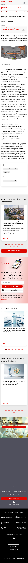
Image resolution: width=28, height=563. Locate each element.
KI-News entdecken (14, 427)
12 (22, 244)
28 (14, 412)
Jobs (2, 467)
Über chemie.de (14, 549)
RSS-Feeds (3, 477)
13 (5, 410)
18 (16, 246)
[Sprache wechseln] (21, 8)
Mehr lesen (4, 299)
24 (21, 410)
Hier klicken (14, 290)
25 (22, 410)
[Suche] (16, 8)
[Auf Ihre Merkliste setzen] (23, 8)
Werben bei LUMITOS (13, 544)
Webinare (3, 462)
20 (15, 410)
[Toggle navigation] (26, 8)
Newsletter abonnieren (12, 286)
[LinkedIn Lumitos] (14, 538)
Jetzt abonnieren (14, 498)
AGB (14, 558)
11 (21, 244)
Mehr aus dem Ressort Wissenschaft (14, 251)
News (2, 441)
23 (19, 410)
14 (10, 246)
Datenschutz (20, 558)
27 (13, 412)
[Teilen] (19, 8)
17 (14, 246)
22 (18, 410)
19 (17, 246)
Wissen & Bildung (5, 472)
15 (11, 246)
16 (13, 246)
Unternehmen (4, 446)
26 (11, 412)
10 (19, 244)
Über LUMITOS (13, 547)
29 (16, 412)
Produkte (3, 452)
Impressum (7, 558)
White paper (4, 457)
